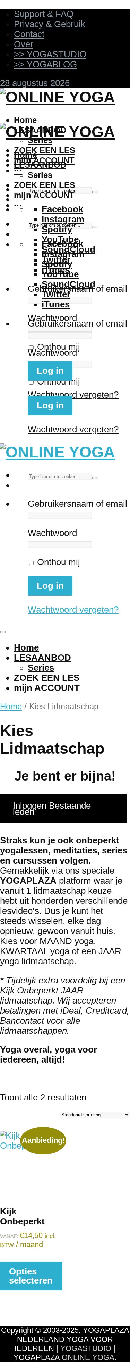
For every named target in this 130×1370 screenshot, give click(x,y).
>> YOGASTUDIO (50, 54)
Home (25, 120)
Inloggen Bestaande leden (52, 809)
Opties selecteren (31, 1275)
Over (23, 44)
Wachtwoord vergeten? (73, 394)
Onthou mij (57, 347)
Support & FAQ (43, 14)
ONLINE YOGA (88, 1357)
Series (40, 175)
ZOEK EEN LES (44, 150)
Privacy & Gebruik (49, 24)
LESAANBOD (40, 165)
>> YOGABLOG (45, 64)
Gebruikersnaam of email (77, 323)
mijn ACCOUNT (44, 195)
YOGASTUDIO (85, 1348)
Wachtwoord (52, 318)
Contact (29, 34)
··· (18, 170)
